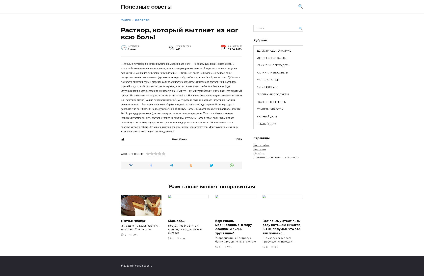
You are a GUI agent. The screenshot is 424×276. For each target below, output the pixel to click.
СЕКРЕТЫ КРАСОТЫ (270, 109)
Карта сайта (261, 145)
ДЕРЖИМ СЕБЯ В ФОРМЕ (274, 50)
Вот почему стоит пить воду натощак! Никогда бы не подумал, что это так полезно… (281, 227)
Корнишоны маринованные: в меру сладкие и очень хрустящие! (233, 227)
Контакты (259, 149)
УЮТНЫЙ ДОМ (267, 116)
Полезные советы (146, 6)
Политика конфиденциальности (276, 157)
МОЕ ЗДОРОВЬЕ (268, 79)
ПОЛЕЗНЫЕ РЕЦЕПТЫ (272, 102)
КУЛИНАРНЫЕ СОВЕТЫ (273, 72)
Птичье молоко (133, 220)
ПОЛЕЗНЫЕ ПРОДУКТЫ (273, 94)
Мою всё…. (177, 221)
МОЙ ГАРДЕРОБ (267, 87)
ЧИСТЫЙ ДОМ (266, 123)
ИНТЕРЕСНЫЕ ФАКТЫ (272, 58)
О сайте (258, 153)
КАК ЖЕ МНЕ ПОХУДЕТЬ (273, 65)
